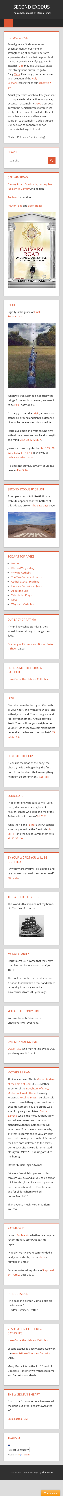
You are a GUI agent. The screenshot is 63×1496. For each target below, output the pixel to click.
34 (13, 452)
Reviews (13, 197)
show (42, 1257)
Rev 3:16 (22, 470)
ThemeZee (47, 1472)
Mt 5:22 (45, 448)
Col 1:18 (44, 776)
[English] (9, 1445)
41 (22, 452)
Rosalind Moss (27, 1097)
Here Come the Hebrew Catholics (28, 679)
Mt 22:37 (35, 439)
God (21, 65)
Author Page (15, 205)
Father (31, 824)
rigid (17, 405)
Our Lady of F (16, 644)
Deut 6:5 (24, 439)
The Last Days (40, 505)
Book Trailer (35, 205)
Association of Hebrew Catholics (31, 1353)
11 (14, 834)
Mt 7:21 (41, 816)
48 (30, 452)
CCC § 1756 (14, 1048)
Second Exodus (31, 6)
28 (53, 448)
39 (17, 452)
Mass (17, 74)
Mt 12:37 (13, 877)
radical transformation (21, 457)
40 (17, 737)
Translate (26, 1455)
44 (26, 452)
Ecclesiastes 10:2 (18, 1419)
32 (9, 452)
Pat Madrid (23, 1235)
